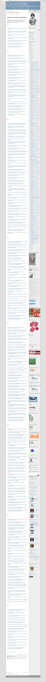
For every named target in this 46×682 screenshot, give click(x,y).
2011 (30, 247)
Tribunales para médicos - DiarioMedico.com (35, 69)
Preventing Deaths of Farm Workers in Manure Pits (14, 571)
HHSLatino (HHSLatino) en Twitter (34, 158)
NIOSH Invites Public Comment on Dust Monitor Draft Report (16, 626)
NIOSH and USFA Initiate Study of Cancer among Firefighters (16, 296)
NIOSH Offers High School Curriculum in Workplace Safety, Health (17, 547)
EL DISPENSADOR (32, 484)
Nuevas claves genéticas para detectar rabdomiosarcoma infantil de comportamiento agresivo (34, 488)
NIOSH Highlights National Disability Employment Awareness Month (17, 358)
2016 (30, 51)
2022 (30, 46)
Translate (35, 39)
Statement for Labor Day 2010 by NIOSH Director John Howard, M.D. (17, 260)
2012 (30, 246)
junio (30, 59)
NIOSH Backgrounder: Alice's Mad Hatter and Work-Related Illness (17, 305)
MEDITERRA (31, 573)
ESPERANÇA (35, 567)
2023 (30, 45)
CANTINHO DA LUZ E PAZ (33, 566)
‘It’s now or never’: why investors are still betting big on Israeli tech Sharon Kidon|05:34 (34, 495)
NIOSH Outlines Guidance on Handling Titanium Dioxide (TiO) (16, 192)
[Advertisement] (13, 665)
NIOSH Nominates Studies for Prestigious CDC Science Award (16, 624)
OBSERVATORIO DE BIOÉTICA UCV (34, 156)
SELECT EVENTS (32, 146)
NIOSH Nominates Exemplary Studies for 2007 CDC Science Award (17, 596)
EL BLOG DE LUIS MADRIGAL (34, 519)
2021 (30, 47)
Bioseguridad (32, 497)
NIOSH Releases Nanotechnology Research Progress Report (16, 601)
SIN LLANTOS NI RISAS (36, 544)
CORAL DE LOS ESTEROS (33, 563)
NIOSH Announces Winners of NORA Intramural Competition (16, 344)
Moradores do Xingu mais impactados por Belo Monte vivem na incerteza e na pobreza (34, 550)
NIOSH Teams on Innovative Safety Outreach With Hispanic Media (17, 496)
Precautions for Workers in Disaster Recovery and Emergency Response (17, 563)
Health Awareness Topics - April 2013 (34, 182)
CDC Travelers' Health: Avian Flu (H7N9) (34, 237)
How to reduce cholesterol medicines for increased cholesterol (36, 559)
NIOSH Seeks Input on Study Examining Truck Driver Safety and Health (17, 539)
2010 (30, 248)
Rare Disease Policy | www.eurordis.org (34, 88)
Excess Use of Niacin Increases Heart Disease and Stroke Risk (36, 525)
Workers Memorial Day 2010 (12, 298)
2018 (30, 49)
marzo (31, 244)
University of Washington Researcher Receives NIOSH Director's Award (17, 550)
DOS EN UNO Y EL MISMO (33, 520)
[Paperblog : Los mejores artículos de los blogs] (31, 347)
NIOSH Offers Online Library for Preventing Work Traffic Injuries (16, 482)
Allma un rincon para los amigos (34, 574)
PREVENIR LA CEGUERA (33, 529)
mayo (31, 60)
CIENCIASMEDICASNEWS (33, 490)
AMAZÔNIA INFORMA (33, 549)
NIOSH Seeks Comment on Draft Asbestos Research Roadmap (16, 599)
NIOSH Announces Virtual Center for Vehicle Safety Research (16, 224)
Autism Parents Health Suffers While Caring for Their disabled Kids (36, 539)
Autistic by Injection (32, 537)
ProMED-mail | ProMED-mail (33, 159)
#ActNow (31, 121)
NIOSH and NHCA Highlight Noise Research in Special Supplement (17, 226)
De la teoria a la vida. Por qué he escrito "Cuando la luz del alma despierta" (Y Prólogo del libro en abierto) (36, 510)
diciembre (31, 54)
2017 (30, 50)
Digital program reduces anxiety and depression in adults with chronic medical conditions (34, 492)
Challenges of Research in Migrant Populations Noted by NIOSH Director (17, 277)
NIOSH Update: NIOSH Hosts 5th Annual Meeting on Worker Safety (17, 101)
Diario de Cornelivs (32, 508)
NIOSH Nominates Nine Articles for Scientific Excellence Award (16, 310)
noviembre (31, 55)
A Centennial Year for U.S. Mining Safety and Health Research (16, 300)
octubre (31, 56)
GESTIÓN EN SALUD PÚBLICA (19, 4)
